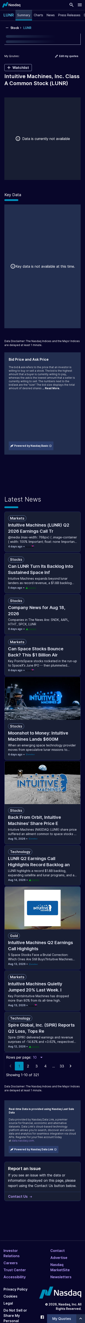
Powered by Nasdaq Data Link (33, 1149)
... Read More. (51, 388)
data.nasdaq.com (23, 1140)
